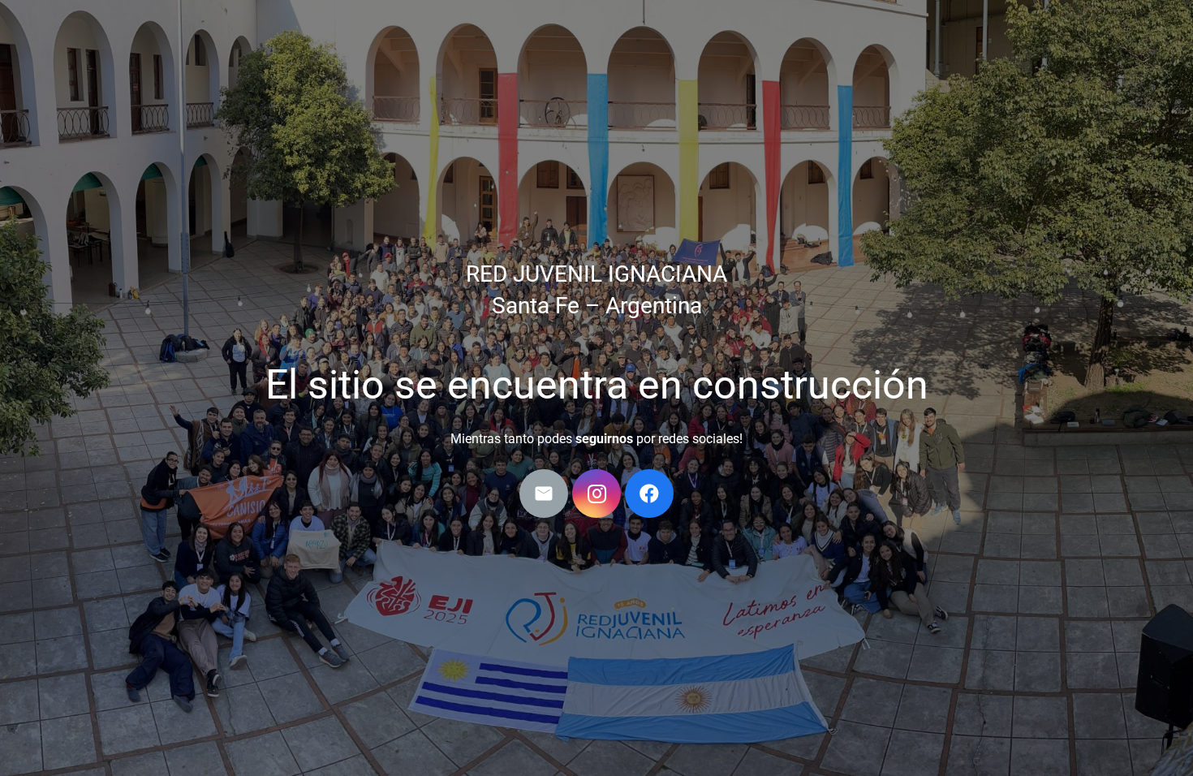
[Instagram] (596, 493)
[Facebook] (649, 493)
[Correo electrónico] (543, 493)
